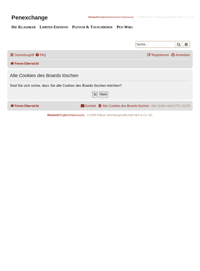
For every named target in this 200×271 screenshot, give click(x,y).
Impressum (127, 17)
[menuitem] (40, 55)
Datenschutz (114, 17)
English (103, 17)
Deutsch (93, 17)
